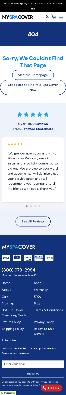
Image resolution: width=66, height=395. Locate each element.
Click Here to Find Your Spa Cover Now (33, 87)
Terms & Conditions (48, 310)
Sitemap (8, 303)
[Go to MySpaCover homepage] (17, 17)
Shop (38, 283)
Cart (5, 296)
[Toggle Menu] (61, 17)
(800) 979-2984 (18, 270)
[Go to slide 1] (27, 206)
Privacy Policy (44, 322)
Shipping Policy (13, 329)
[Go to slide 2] (31, 206)
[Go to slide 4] (39, 206)
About (6, 290)
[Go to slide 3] (35, 206)
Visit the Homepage (33, 75)
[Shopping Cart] (53, 17)
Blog (37, 303)
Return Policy (11, 322)
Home (6, 283)
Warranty (41, 290)
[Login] (47, 17)
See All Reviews (33, 221)
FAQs (37, 296)
